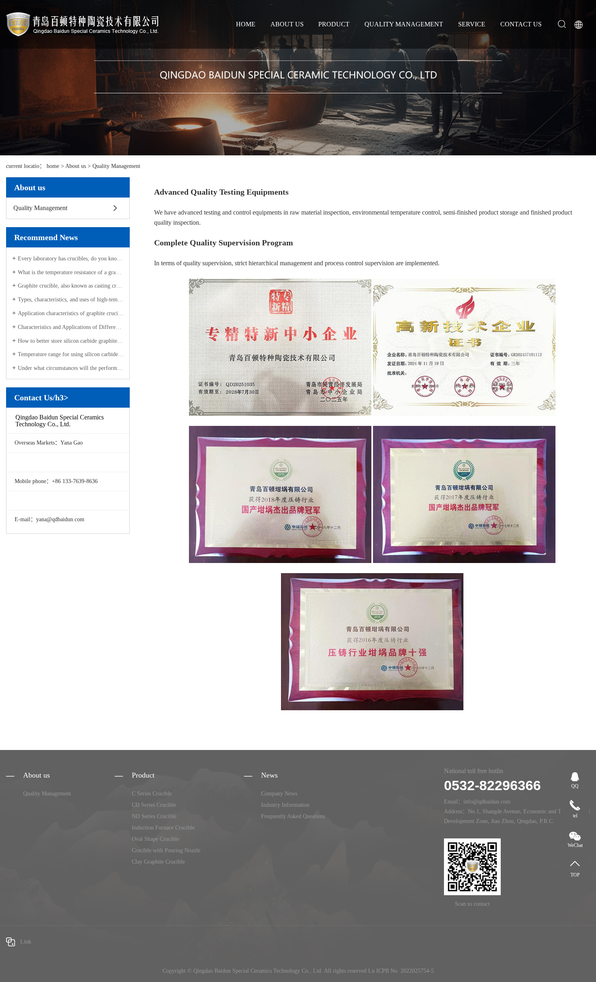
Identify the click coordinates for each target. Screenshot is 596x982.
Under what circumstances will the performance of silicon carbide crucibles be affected (71, 368)
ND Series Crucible (154, 816)
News (269, 775)
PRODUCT (333, 24)
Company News (279, 794)
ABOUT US (287, 24)
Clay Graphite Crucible (158, 862)
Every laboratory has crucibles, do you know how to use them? (71, 259)
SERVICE (471, 24)
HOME (245, 24)
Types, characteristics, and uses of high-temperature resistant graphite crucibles (71, 300)
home (53, 166)
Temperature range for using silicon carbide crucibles (71, 354)
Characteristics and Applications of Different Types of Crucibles (71, 327)
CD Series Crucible (154, 805)
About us (75, 166)
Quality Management (116, 166)
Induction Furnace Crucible (163, 828)
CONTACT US (521, 24)
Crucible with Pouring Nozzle (166, 850)
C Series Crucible (152, 794)
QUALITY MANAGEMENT (403, 24)
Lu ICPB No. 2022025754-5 (401, 971)
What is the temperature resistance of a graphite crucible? (71, 272)
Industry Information (285, 805)
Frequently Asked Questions (293, 816)
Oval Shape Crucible (155, 839)
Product (143, 775)
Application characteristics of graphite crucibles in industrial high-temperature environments (71, 313)
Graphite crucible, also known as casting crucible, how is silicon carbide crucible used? (71, 286)
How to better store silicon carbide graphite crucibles (71, 341)
